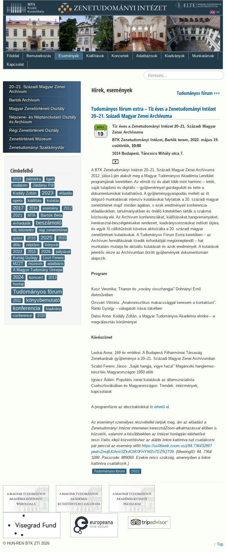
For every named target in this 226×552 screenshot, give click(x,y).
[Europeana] (98, 525)
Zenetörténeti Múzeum (30, 138)
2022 (18, 251)
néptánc (33, 245)
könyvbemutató (43, 300)
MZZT (18, 263)
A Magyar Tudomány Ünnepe (37, 270)
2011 (17, 300)
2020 (41, 316)
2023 (48, 193)
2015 (32, 251)
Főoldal (13, 56)
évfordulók (22, 223)
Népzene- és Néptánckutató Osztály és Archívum (42, 119)
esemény (51, 208)
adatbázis (55, 263)
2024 (19, 277)
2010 (62, 238)
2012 (68, 208)
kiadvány (53, 309)
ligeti (50, 179)
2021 (18, 215)
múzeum (36, 264)
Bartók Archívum (24, 100)
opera (18, 200)
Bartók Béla (51, 215)
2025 (47, 237)
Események (69, 56)
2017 (19, 208)
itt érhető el (159, 407)
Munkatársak (203, 56)
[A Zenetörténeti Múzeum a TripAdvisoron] (149, 525)
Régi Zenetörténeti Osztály (34, 130)
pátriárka (34, 179)
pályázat (63, 251)
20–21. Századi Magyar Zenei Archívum (37, 89)
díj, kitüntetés (24, 230)
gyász (18, 238)
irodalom (21, 185)
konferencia (27, 308)
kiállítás (35, 200)
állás (17, 245)
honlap (18, 284)
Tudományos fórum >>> (198, 93)
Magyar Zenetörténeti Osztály (36, 108)
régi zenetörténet (53, 230)
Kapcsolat (15, 64)
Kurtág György (26, 258)
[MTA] (29, 498)
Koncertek (120, 56)
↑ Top (218, 544)
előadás (65, 193)
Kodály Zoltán (25, 193)
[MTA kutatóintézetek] (82, 498)
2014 (34, 208)
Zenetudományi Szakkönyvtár (36, 147)
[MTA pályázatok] (136, 498)
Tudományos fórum (37, 292)
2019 (17, 179)
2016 (31, 238)
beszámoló (49, 223)
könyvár (52, 245)
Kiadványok (175, 56)
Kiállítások (95, 56)
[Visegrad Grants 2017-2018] (36, 525)
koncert (36, 277)
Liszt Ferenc (53, 258)
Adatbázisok (146, 56)
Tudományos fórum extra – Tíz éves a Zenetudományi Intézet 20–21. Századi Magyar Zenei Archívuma (153, 112)
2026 (46, 251)
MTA (32, 215)
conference (23, 315)
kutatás (53, 200)
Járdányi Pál (43, 185)
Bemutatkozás (38, 56)
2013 (52, 277)
